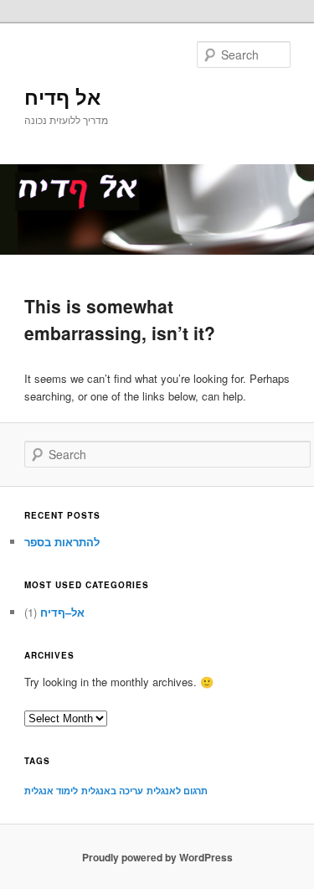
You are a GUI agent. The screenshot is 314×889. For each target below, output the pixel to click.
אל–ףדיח (62, 612)
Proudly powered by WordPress (157, 857)
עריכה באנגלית (112, 790)
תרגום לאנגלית (177, 790)
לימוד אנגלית (51, 790)
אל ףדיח (62, 96)
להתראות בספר (62, 542)
